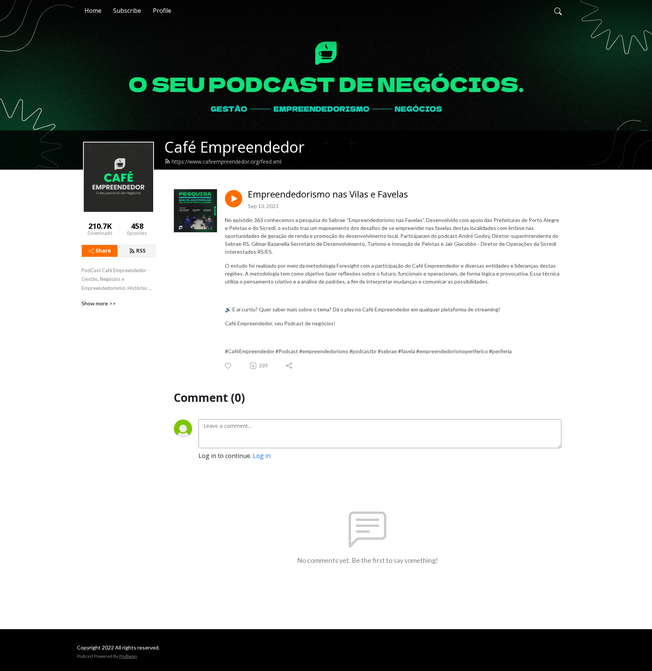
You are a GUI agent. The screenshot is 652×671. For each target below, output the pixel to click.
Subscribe (127, 10)
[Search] (558, 10)
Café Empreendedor (234, 146)
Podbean (128, 656)
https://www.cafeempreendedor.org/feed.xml (226, 161)
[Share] (289, 365)
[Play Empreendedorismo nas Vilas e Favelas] (233, 198)
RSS (141, 250)
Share (103, 250)
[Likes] (228, 366)
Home (93, 10)
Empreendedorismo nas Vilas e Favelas (328, 194)
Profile (162, 10)
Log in (262, 456)
